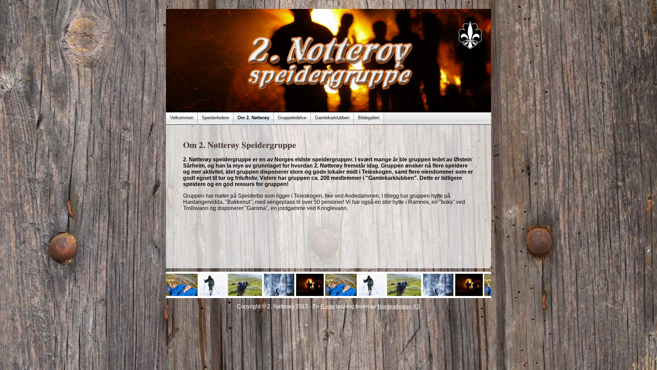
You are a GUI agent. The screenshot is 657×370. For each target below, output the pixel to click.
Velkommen (181, 117)
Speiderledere (215, 117)
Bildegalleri (368, 117)
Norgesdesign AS (398, 306)
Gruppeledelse (292, 117)
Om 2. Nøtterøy (253, 117)
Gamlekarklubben (332, 117)
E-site (328, 306)
